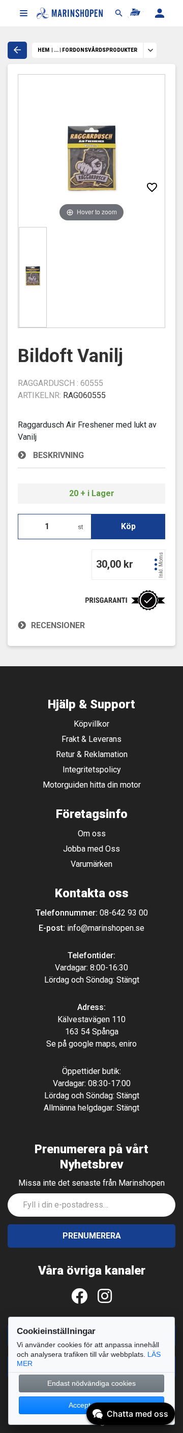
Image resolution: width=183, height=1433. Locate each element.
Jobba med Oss (91, 849)
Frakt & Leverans (91, 739)
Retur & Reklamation (92, 754)
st (80, 527)
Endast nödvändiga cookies (91, 1383)
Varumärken (91, 864)
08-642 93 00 (124, 913)
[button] (23, 13)
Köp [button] (128, 526)
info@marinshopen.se (105, 928)
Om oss (92, 833)
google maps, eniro (103, 1044)
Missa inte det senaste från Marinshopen (91, 1183)
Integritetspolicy (92, 769)
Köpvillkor (91, 724)
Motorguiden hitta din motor (92, 785)
